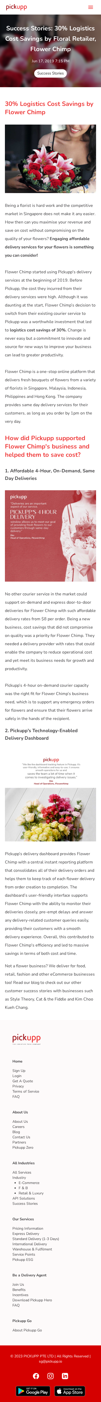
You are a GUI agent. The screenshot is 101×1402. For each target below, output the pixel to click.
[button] (50, 73)
